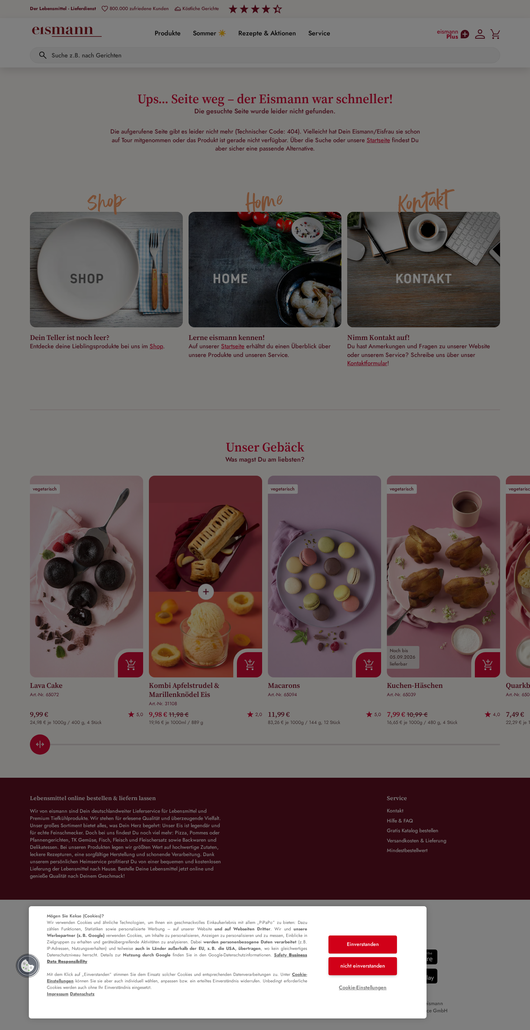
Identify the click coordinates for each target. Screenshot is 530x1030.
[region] (228, 962)
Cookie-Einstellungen (363, 987)
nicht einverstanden (362, 965)
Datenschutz (82, 994)
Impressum (58, 994)
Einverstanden (363, 944)
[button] (27, 965)
